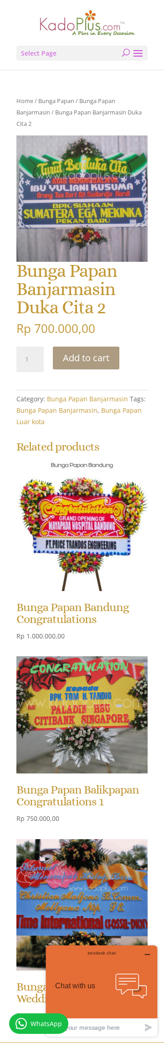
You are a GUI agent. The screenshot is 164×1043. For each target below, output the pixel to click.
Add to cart (86, 358)
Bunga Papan (56, 101)
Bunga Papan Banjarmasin (87, 398)
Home (24, 101)
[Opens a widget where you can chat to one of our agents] (101, 991)
